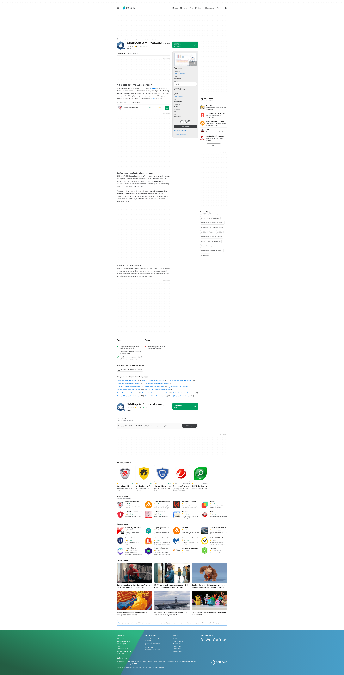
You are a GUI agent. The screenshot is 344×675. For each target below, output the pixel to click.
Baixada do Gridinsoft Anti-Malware (181, 380)
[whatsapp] (188, 121)
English (128, 661)
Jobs (118, 646)
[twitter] (185, 121)
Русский (187, 661)
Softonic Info (120, 639)
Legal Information (178, 641)
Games (184, 8)
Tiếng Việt (130, 664)
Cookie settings (177, 651)
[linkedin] (217, 639)
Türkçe (125, 664)
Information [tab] (122, 53)
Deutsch (122, 661)
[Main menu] (118, 8)
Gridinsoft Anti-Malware (148, 43)
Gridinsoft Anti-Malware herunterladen (155, 393)
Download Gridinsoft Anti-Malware (128, 396)
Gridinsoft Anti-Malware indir (154, 387)
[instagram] (206, 639)
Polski (176, 661)
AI (192, 8)
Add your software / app (124, 651)
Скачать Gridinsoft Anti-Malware (156, 396)
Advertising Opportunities (152, 649)
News (199, 8)
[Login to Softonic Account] (225, 8)
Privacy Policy (177, 646)
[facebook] (181, 121)
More (213, 145)
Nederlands (170, 661)
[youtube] (220, 639)
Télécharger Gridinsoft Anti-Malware (157, 383)
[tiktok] (209, 639)
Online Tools (120, 653)
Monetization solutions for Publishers (152, 639)
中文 (135, 664)
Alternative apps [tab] (133, 53)
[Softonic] (129, 8)
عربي (118, 661)
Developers (210, 8)
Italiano (155, 661)
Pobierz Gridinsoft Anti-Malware (184, 393)
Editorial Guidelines (122, 648)
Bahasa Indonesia (147, 661)
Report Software (181, 130)
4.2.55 (177, 84)
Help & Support (121, 643)
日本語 (160, 661)
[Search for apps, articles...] (218, 8)
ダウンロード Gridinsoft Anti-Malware (157, 390)
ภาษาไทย (119, 664)
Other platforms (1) (179, 96)
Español (133, 661)
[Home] (117, 39)
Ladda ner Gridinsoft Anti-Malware (128, 383)
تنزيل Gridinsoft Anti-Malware (178, 387)
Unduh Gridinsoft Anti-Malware (127, 380)
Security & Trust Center (123, 641)
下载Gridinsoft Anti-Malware (180, 396)
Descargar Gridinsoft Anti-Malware (128, 390)
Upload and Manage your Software (152, 644)
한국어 (164, 661)
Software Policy (149, 647)
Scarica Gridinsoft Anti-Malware (127, 393)
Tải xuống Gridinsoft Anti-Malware (128, 387)
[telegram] (224, 639)
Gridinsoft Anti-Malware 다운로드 (153, 380)
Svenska (193, 661)
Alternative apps (181, 134)
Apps (176, 8)
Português (182, 661)
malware (153, 98)
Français (139, 661)
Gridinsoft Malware (179, 73)
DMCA (175, 639)
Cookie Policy (177, 648)
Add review (185, 126)
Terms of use (177, 643)
